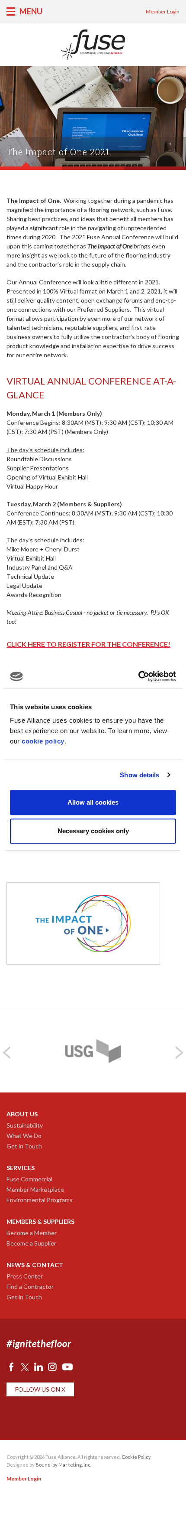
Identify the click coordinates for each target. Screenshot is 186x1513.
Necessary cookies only (93, 831)
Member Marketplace (35, 1189)
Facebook (11, 1367)
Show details (139, 775)
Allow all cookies (93, 802)
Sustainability (24, 1125)
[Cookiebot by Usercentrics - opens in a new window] (138, 676)
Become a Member (31, 1232)
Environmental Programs (39, 1199)
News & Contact (34, 1264)
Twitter (24, 1367)
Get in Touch (24, 1146)
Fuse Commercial (29, 1179)
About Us (22, 1114)
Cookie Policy (136, 1457)
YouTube (67, 1367)
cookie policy (43, 741)
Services (20, 1167)
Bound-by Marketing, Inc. (63, 1464)
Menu (30, 11)
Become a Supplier (31, 1243)
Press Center (24, 1276)
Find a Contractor (30, 1286)
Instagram (52, 1367)
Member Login (163, 11)
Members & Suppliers (40, 1221)
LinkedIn (38, 1367)
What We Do (24, 1135)
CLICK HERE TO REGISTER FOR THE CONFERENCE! (88, 644)
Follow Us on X (40, 1389)
